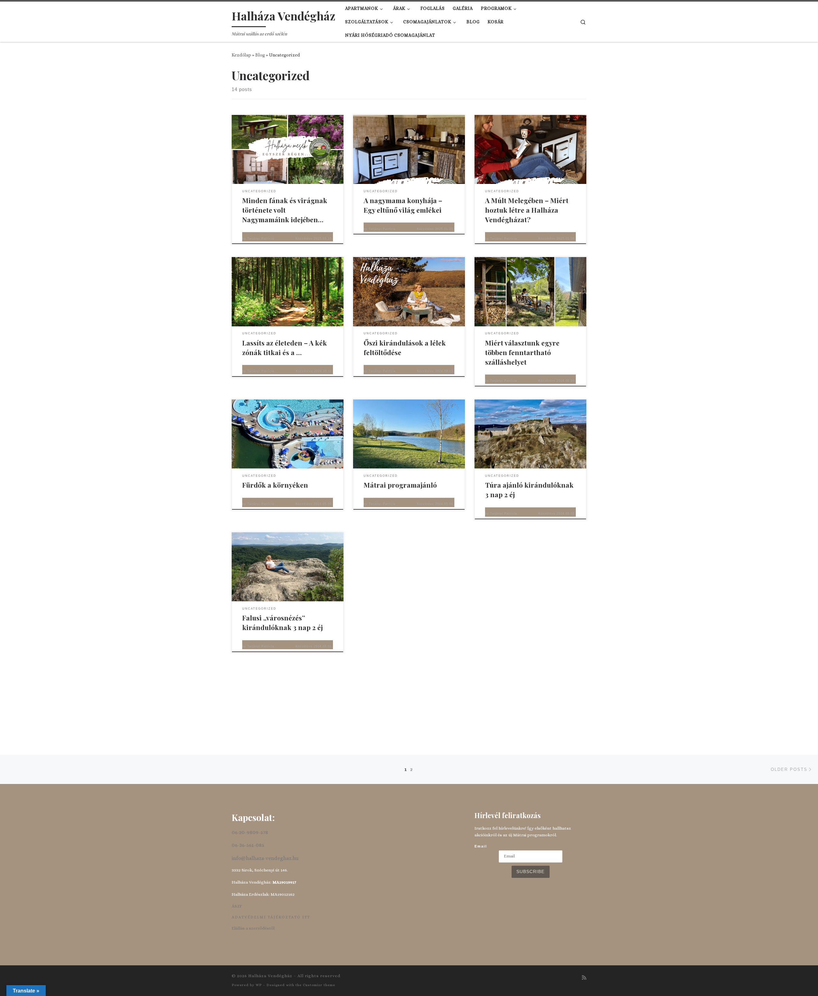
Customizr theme (319, 985)
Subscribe (530, 871)
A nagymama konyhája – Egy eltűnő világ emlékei (403, 205)
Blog (260, 54)
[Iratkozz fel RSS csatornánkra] (584, 978)
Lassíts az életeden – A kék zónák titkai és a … (284, 347)
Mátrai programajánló (400, 484)
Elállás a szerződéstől (253, 928)
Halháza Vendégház (270, 975)
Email (481, 846)
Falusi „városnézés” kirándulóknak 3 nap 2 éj (282, 622)
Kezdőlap (241, 54)
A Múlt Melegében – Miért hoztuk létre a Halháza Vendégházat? (526, 210)
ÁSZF (237, 906)
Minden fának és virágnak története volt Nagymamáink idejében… (284, 210)
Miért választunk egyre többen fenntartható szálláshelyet (522, 352)
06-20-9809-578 (250, 832)
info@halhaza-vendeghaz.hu (265, 858)
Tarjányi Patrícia (260, 238)
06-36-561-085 (248, 845)
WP (259, 985)
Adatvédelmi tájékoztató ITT (271, 917)
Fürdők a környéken (275, 484)
